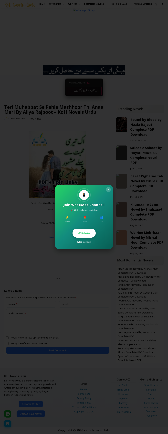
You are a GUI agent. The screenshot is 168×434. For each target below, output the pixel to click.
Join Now (84, 233)
